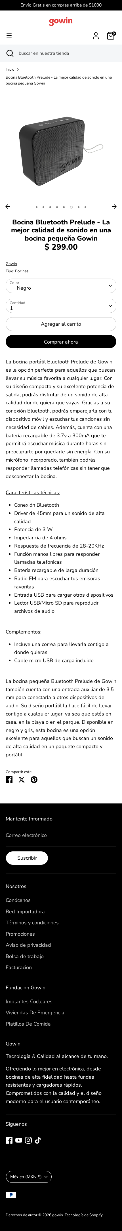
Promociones (20, 934)
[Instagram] (28, 1140)
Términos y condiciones (32, 922)
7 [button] (78, 207)
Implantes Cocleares (29, 1001)
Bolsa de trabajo (25, 956)
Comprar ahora (61, 341)
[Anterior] (7, 206)
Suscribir (27, 858)
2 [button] (43, 207)
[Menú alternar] (9, 35)
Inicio (10, 69)
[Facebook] (9, 1140)
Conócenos (18, 900)
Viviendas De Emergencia (35, 1012)
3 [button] (50, 207)
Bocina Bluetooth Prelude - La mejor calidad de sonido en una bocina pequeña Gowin (59, 80)
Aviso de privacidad (28, 945)
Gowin (11, 263)
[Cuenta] (96, 34)
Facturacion (19, 967)
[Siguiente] (114, 206)
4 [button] (57, 207)
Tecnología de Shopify (84, 1215)
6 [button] (71, 207)
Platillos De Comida (28, 1023)
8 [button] (85, 207)
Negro (24, 288)
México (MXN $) (26, 1177)
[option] (61, 146)
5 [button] (64, 207)
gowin (57, 1215)
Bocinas (22, 271)
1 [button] (36, 207)
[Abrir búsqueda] (9, 53)
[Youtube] (18, 1140)
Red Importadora (25, 911)
